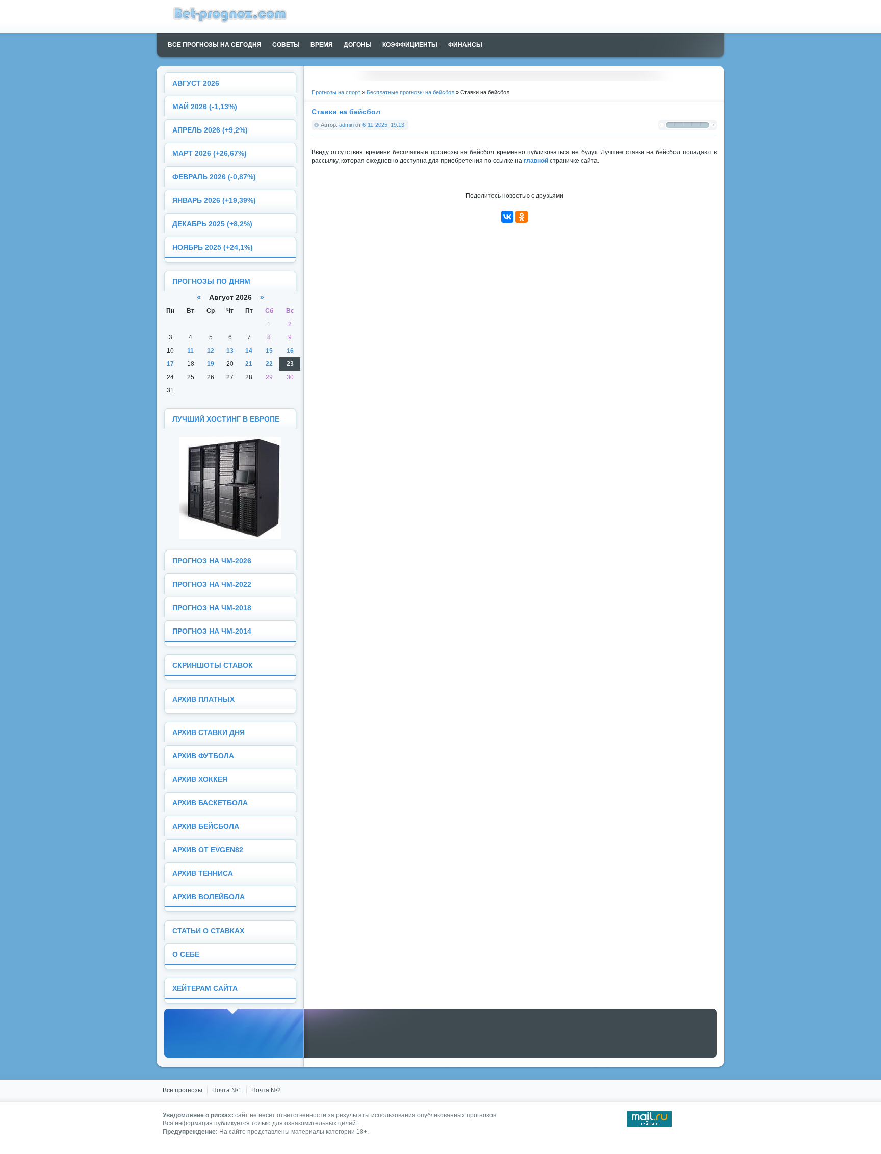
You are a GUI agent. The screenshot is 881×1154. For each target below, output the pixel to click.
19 (210, 364)
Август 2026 (195, 83)
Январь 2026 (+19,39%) (214, 200)
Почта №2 (266, 1090)
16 (290, 350)
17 (170, 364)
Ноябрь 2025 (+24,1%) (212, 247)
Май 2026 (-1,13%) (204, 107)
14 (248, 350)
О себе (185, 954)
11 (190, 350)
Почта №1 (227, 1090)
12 (210, 350)
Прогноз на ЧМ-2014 (211, 631)
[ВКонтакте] (507, 217)
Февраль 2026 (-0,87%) (214, 177)
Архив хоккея (199, 779)
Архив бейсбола (205, 826)
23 (290, 364)
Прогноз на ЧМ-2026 (211, 561)
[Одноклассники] (521, 217)
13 (230, 350)
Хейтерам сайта (205, 988)
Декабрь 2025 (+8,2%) (212, 224)
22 (269, 364)
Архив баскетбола (210, 803)
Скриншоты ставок (212, 665)
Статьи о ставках (208, 931)
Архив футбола (203, 756)
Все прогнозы (182, 1090)
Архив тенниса (202, 873)
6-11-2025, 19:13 (383, 125)
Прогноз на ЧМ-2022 (211, 584)
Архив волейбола (208, 897)
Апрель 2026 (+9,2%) (210, 130)
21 (248, 364)
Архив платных (203, 699)
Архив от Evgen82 (207, 850)
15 (269, 350)
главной (536, 160)
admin (346, 125)
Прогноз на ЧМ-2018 (211, 608)
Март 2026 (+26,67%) (209, 154)
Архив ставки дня (208, 733)
